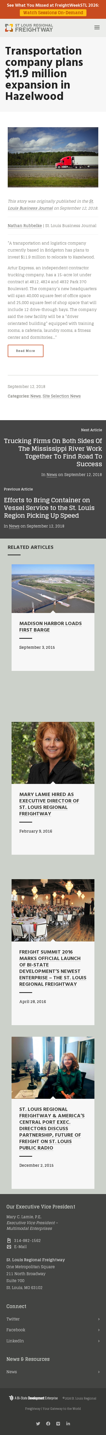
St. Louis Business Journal (50, 205)
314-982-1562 (27, 1240)
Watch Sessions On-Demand (53, 12)
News (35, 396)
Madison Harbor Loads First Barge (50, 627)
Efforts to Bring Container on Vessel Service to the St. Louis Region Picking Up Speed (49, 508)
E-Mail (20, 1246)
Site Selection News (62, 396)
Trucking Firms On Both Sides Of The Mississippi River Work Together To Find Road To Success (53, 452)
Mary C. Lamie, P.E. (23, 1216)
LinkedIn (15, 1340)
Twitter (13, 1319)
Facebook (15, 1329)
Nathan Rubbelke (25, 225)
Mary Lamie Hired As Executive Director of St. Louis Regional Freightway (49, 804)
